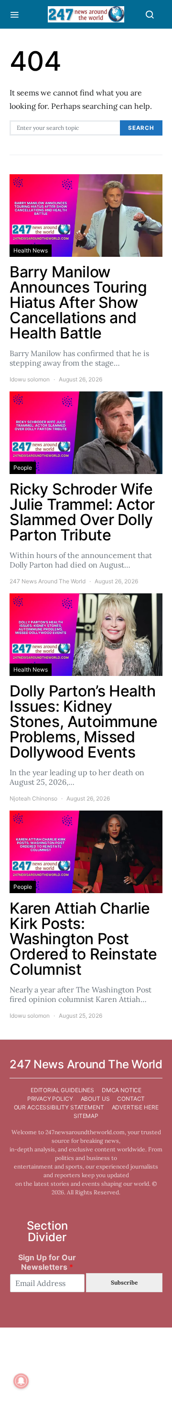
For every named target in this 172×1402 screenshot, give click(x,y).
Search (141, 128)
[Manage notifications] (21, 1381)
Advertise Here (135, 1107)
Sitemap (86, 1115)
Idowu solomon (30, 379)
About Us (95, 1098)
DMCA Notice (121, 1090)
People (22, 467)
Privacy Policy (50, 1098)
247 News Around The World (48, 581)
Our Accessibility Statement (59, 1107)
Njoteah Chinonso (33, 798)
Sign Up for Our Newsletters (47, 1262)
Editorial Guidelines (62, 1090)
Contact (131, 1098)
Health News (30, 250)
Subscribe (124, 1282)
